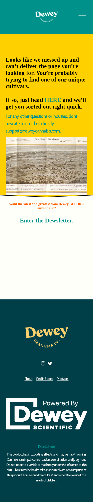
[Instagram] (43, 363)
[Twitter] (50, 363)
